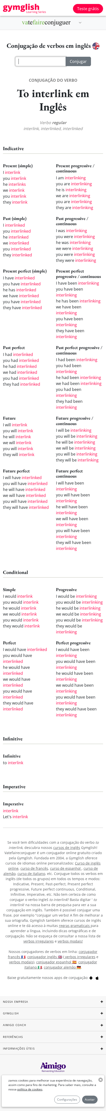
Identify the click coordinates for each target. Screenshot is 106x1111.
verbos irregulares (38, 941)
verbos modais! (70, 941)
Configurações (67, 1099)
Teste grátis (88, 8)
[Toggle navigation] (80, 23)
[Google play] (91, 977)
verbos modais (21, 962)
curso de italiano (31, 873)
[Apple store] (97, 977)
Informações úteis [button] (19, 1048)
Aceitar (90, 1099)
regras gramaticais (75, 925)
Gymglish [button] (11, 1013)
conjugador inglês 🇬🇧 (44, 956)
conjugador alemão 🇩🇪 (62, 967)
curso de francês (34, 868)
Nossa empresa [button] (15, 1001)
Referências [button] (13, 1037)
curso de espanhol (66, 868)
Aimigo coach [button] (14, 1025)
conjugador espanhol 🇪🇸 (56, 962)
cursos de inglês (66, 847)
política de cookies (29, 1089)
